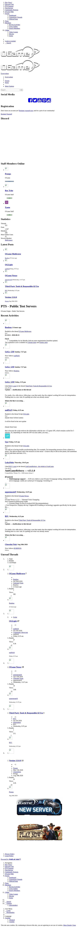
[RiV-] (7, 512)
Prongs (8, 174)
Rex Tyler (9, 190)
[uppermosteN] (7, 488)
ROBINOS (17, 548)
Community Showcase (20, 632)
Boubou (7, 258)
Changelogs (17, 772)
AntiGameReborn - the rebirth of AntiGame (39, 466)
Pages (7, 82)
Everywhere (5, 73)
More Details (67, 925)
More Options (9, 86)
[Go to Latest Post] (10, 600)
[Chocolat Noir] (7, 540)
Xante (7, 207)
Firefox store (43, 342)
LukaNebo (9, 462)
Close (74, 925)
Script (15, 617)
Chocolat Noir (11, 544)
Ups (6, 442)
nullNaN (7, 269)
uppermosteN (8, 279)
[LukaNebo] (7, 458)
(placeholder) (13, 905)
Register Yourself (6, 114)
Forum (7, 81)
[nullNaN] (7, 406)
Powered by (11, 859)
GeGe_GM (9, 352)
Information (17, 722)
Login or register (10, 41)
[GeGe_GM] (7, 348)
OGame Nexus (11, 275)
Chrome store (31, 342)
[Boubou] (7, 323)
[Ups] (7, 438)
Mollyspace (8, 240)
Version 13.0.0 (11, 297)
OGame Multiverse (13, 254)
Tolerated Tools (18, 583)
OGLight (9, 265)
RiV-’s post (12, 386)
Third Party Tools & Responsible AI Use (22, 286)
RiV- (6, 290)
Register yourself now (26, 110)
